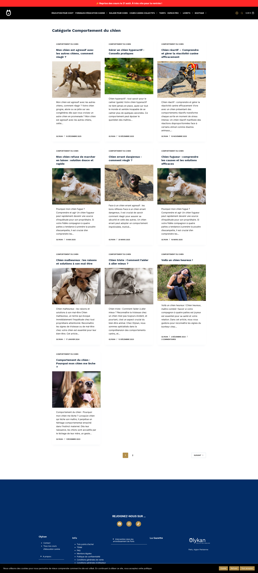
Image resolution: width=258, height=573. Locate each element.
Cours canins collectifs (142, 13)
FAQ (78, 550)
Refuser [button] (234, 568)
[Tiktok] (138, 524)
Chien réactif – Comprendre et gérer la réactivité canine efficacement (180, 53)
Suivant (197, 455)
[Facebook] (119, 524)
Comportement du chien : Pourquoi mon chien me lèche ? (75, 363)
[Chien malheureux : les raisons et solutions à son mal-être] (76, 286)
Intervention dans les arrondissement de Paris (123, 540)
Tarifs (162, 13)
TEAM (79, 547)
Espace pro (173, 13)
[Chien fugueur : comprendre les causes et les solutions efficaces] (181, 186)
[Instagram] (129, 524)
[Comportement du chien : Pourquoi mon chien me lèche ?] (76, 389)
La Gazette (156, 537)
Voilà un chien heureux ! (177, 260)
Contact (47, 543)
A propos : (47, 556)
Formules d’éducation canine (90, 13)
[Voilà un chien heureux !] (181, 282)
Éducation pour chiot (63, 13)
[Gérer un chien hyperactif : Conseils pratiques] (129, 76)
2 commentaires (168, 339)
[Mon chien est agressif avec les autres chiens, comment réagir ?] (76, 79)
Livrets (186, 13)
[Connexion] (237, 13)
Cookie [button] (223, 568)
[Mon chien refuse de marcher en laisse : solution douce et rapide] (76, 186)
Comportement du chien (67, 44)
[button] (51, 556)
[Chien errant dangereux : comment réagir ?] (129, 183)
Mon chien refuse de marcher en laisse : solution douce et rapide (75, 160)
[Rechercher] (242, 13)
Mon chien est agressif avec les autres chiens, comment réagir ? (75, 53)
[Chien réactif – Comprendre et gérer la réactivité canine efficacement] (181, 79)
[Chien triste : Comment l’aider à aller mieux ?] (129, 286)
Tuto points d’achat (85, 544)
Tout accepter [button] (247, 568)
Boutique (199, 13)
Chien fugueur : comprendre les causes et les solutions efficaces (179, 160)
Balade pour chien (118, 13)
